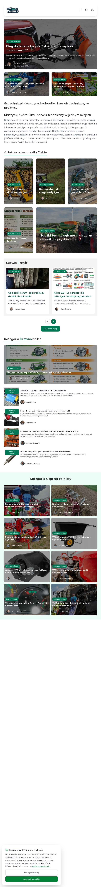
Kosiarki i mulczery (13, 80)
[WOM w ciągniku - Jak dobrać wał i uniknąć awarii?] (74, 566)
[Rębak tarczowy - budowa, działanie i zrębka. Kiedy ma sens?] (18, 230)
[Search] (86, 10)
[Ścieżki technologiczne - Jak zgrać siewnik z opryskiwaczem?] (66, 230)
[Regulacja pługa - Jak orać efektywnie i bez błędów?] (74, 500)
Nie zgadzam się (31, 872)
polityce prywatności (41, 866)
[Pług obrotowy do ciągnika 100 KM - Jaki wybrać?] (27, 533)
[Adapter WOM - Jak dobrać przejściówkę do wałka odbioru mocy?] (27, 566)
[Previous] (47, 321)
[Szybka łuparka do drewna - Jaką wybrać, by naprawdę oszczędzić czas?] (18, 181)
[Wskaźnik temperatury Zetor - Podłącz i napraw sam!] (27, 599)
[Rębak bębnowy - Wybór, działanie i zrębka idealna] (50, 364)
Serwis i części (77, 185)
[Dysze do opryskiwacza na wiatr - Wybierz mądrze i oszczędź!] (27, 500)
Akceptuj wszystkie (31, 879)
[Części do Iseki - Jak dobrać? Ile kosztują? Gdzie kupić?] (82, 181)
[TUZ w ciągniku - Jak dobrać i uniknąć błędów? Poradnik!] (74, 599)
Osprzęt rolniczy (13, 41)
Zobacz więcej (50, 328)
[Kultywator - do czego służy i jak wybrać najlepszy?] (50, 181)
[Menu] (80, 10)
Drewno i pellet (59, 80)
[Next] (53, 321)
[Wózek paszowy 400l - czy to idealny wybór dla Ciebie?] (74, 533)
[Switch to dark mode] (92, 10)
